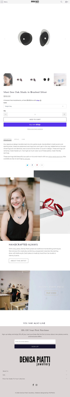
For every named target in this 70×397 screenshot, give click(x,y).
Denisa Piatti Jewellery (27, 393)
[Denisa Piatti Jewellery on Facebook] (33, 385)
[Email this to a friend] (42, 165)
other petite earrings (55, 156)
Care (23, 139)
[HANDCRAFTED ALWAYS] (35, 205)
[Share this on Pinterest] (37, 165)
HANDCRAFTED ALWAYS (23, 244)
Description (7, 139)
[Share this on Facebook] (32, 165)
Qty (5, 111)
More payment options (35, 129)
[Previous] (4, 39)
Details (16, 139)
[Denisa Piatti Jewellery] (35, 2)
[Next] (65, 39)
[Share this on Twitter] (28, 165)
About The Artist (18, 261)
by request (26, 159)
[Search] (61, 2)
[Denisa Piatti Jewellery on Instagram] (36, 385)
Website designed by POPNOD (45, 393)
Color (5, 102)
